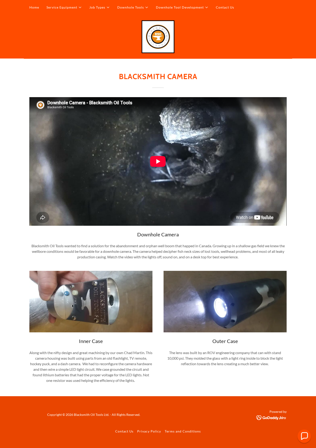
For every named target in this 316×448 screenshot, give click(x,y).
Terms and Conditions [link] (183, 431)
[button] (64, 7)
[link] (158, 36)
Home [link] (34, 7)
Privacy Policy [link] (149, 431)
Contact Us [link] (225, 7)
